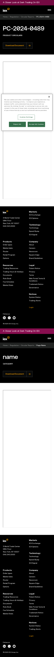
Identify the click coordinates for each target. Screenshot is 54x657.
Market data (8, 248)
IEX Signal (33, 235)
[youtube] (14, 317)
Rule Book (7, 278)
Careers (32, 248)
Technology (34, 228)
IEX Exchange (34, 215)
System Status (35, 297)
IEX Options (33, 218)
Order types (7, 245)
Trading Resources (10, 268)
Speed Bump (34, 231)
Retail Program (9, 255)
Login (31, 307)
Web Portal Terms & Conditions (37, 279)
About (31, 245)
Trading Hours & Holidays (13, 272)
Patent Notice (34, 268)
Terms (31, 275)
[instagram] (4, 317)
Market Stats (8, 285)
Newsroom (33, 251)
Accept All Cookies (36, 124)
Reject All (17, 124)
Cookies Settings (26, 117)
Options (6, 258)
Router (5, 251)
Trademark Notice (36, 284)
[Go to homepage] (6, 10)
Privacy (32, 272)
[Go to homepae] (5, 211)
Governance (34, 288)
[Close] (49, 96)
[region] (27, 112)
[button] (49, 9)
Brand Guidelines (36, 258)
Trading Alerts (35, 301)
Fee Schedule (8, 282)
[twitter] (9, 317)
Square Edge (34, 255)
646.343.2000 (9, 226)
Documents (7, 275)
